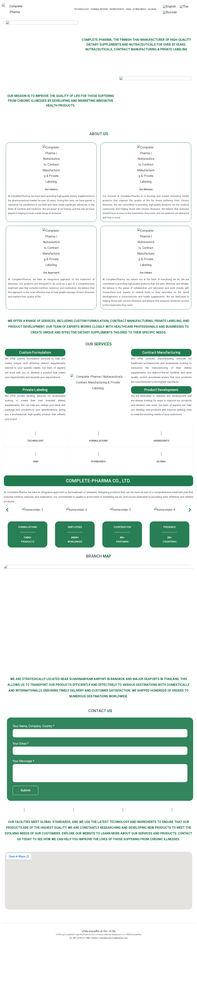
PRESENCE (169, 527)
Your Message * (23, 761)
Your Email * (21, 743)
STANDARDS (139, 9)
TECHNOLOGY (81, 9)
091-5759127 (79, 938)
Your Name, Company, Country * (33, 726)
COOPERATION (122, 527)
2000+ (75, 537)
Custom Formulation (35, 352)
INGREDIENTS (117, 9)
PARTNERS (122, 541)
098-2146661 (92, 938)
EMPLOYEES (75, 527)
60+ (122, 537)
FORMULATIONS (99, 9)
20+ (169, 537)
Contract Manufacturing (161, 352)
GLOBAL (152, 9)
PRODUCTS (27, 541)
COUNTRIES (169, 541)
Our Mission (146, 189)
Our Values (146, 272)
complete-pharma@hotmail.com (113, 938)
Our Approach (51, 272)
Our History (51, 189)
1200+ (27, 537)
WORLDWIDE (75, 541)
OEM (128, 9)
